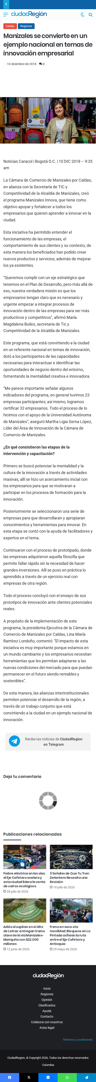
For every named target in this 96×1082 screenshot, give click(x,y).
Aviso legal (47, 1027)
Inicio (47, 988)
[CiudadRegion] (29, 14)
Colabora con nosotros (47, 1022)
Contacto (46, 1016)
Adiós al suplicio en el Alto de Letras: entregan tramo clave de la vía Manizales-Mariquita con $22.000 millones (24, 935)
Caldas (10, 26)
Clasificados (46, 1005)
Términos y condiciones (78, 1039)
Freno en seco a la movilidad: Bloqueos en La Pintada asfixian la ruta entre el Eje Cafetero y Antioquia (70, 935)
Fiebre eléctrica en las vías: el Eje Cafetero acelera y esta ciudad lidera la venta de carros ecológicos (24, 879)
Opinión (47, 1000)
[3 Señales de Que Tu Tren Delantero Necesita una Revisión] (71, 857)
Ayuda (46, 1011)
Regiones (26, 26)
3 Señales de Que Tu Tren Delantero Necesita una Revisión (69, 877)
